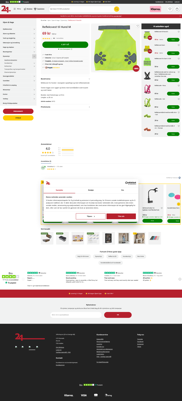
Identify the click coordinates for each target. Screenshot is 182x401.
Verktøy (5, 99)
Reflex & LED (112, 256)
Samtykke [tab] (59, 190)
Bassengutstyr (7, 52)
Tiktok (139, 347)
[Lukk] (180, 16)
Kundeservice (159, 2)
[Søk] (116, 9)
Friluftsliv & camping (10, 85)
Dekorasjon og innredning (11, 43)
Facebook (140, 341)
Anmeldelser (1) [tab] (46, 161)
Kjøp (173, 40)
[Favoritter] (170, 9)
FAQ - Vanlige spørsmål (104, 357)
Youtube (140, 339)
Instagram (140, 344)
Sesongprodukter (8, 76)
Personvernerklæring (103, 341)
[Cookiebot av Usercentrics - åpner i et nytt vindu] (127, 183)
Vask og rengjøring (9, 38)
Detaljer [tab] (91, 190)
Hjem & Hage (8, 22)
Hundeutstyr (8, 63)
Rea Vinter (140, 256)
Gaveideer (6, 81)
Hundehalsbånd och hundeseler (111, 263)
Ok (118, 315)
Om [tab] (122, 190)
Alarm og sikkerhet (9, 34)
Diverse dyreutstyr (10, 72)
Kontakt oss (100, 347)
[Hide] (89, 79)
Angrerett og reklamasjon (105, 349)
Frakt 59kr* (107, 2)
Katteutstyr (8, 66)
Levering (99, 344)
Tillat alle (121, 216)
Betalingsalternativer (103, 352)
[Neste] (178, 204)
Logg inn (177, 2)
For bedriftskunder (102, 362)
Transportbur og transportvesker (14, 69)
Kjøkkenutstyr (7, 29)
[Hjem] (6, 9)
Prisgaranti (18, 111)
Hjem (49, 20)
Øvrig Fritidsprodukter (10, 103)
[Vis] (89, 107)
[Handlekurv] (177, 9)
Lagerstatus (100, 354)
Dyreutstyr (6, 56)
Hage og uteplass (8, 47)
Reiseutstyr (6, 90)
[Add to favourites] (138, 26)
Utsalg (18, 118)
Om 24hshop (169, 2)
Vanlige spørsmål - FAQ (63, 352)
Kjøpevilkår (100, 339)
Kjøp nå (65, 44)
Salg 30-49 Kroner (83, 256)
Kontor (5, 94)
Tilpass (89, 216)
